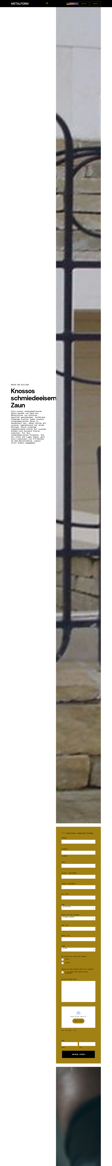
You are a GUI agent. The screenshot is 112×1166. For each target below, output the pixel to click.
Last (80, 1047)
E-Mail (67, 959)
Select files (78, 1021)
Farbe (63, 946)
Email (63, 862)
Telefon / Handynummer (69, 873)
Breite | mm (65, 935)
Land (62, 904)
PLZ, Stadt (65, 894)
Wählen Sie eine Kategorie (70, 915)
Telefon (67, 962)
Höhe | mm (64, 925)
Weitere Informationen (69, 979)
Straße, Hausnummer (68, 883)
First (63, 1047)
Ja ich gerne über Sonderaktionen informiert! (76, 972)
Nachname (64, 856)
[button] (47, 3)
